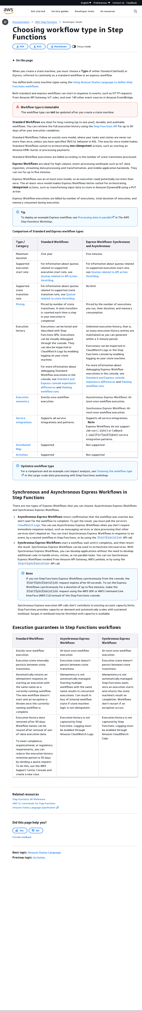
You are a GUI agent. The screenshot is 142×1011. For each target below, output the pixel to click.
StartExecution (109, 537)
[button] (23, 60)
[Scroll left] (28, 11)
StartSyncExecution (33, 563)
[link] (72, 22)
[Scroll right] (118, 11)
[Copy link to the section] (10, 492)
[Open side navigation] (5, 22)
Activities (22, 454)
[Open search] (135, 11)
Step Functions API (105, 126)
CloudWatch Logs (29, 525)
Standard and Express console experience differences (58, 383)
